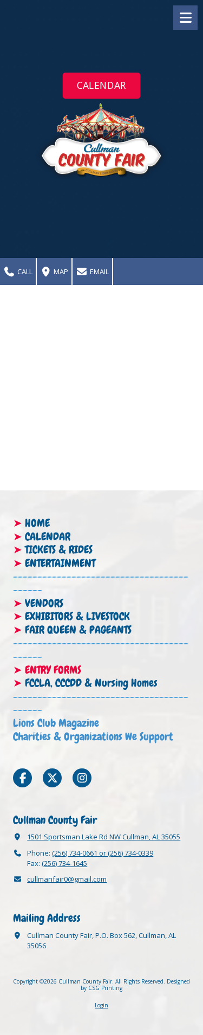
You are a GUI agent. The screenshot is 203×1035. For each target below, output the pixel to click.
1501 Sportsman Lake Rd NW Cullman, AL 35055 (103, 837)
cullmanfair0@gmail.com (67, 879)
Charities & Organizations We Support (93, 736)
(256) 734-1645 (64, 863)
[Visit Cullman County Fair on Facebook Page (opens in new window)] (22, 777)
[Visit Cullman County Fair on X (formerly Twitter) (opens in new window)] (52, 777)
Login (101, 1005)
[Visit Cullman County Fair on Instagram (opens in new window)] (82, 777)
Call (24, 271)
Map (60, 271)
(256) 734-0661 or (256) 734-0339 (102, 853)
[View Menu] (185, 17)
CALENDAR (102, 85)
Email (98, 271)
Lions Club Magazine (56, 723)
